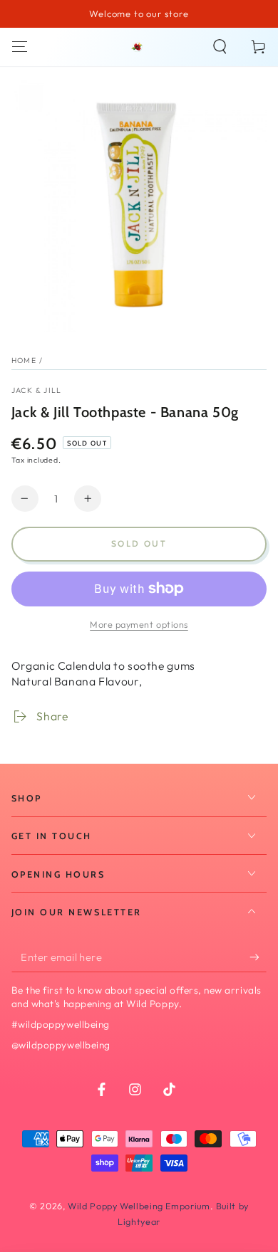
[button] (220, 47)
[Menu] (19, 47)
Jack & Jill (36, 390)
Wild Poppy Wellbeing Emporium (139, 1205)
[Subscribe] (258, 957)
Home (23, 360)
